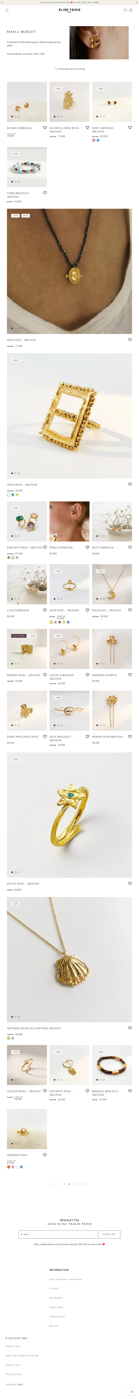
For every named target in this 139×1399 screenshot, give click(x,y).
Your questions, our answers (65, 1279)
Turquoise (13, 494)
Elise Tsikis (20, 1338)
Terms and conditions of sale (22, 1355)
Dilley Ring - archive (23, 883)
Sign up (109, 1234)
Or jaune (64, 622)
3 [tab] (19, 116)
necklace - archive (21, 340)
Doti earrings (103, 547)
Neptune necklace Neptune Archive (34, 1028)
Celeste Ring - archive (24, 1091)
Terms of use (12, 1346)
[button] (2, 2)
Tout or (17, 494)
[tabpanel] (27, 102)
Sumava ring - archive (24, 675)
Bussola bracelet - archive (106, 1093)
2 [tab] (15, 116)
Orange (8, 1167)
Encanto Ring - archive (61, 1093)
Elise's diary (56, 1307)
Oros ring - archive (22, 484)
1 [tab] (12, 116)
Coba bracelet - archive (19, 195)
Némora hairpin (104, 675)
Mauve (17, 557)
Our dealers (56, 1298)
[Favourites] (125, 11)
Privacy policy (13, 1374)
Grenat (59, 622)
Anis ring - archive (64, 610)
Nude (13, 557)
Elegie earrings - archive (62, 677)
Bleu (98, 140)
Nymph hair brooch (107, 736)
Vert (8, 557)
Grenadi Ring (17, 1155)
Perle (17, 1167)
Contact (54, 1288)
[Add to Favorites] (45, 127)
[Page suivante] (87, 1184)
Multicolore (8, 494)
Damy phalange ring (23, 736)
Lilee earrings (18, 610)
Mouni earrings (19, 128)
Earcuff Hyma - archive (24, 547)
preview (53, 1326)
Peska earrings (61, 547)
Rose (93, 140)
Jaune (51, 622)
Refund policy (57, 1316)
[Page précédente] (51, 1184)
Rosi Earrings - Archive (103, 130)
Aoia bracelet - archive (61, 738)
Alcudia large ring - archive (65, 130)
